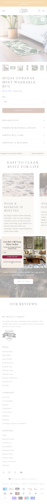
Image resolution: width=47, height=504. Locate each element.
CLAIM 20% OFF (12, 257)
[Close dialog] (44, 238)
